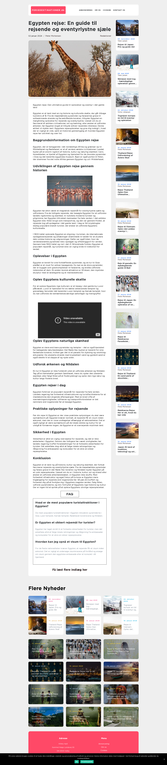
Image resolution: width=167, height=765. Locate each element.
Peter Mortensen (53, 36)
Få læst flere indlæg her (69, 569)
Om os (98, 10)
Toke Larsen (122, 41)
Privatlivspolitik (86, 761)
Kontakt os (119, 10)
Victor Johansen (124, 112)
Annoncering (85, 10)
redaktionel (105, 36)
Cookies (107, 10)
